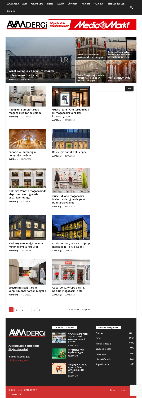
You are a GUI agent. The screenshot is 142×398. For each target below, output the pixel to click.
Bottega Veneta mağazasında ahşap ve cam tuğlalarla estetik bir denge (27, 194)
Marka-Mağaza (103, 343)
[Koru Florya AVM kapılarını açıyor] (59, 353)
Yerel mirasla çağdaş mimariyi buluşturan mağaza (31, 73)
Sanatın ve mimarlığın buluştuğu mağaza (22, 153)
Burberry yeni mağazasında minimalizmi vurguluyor (26, 245)
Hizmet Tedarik (55, 3)
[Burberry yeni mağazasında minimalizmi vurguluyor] (27, 227)
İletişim (122, 390)
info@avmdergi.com (18, 360)
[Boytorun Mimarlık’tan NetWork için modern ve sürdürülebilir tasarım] (121, 48)
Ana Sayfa (13, 3)
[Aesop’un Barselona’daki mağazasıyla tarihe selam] (27, 96)
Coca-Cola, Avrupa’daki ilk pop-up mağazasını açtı (68, 289)
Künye (113, 390)
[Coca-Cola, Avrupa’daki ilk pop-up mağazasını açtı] (71, 272)
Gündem (72, 3)
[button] (131, 7)
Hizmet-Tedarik (103, 359)
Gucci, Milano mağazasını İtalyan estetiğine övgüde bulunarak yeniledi (68, 199)
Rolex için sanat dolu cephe (69, 152)
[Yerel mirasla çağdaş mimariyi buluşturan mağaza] (40, 60)
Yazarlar (98, 3)
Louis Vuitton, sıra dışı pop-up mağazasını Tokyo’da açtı (71, 245)
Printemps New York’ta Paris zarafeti (119, 79)
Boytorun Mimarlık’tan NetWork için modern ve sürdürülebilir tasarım (120, 55)
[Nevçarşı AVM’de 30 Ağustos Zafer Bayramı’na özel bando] (59, 368)
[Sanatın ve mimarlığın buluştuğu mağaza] (27, 139)
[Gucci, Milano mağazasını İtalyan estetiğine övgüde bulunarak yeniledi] (71, 180)
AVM (24, 3)
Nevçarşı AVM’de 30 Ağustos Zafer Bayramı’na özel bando (77, 368)
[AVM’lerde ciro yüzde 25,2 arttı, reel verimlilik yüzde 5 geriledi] (59, 338)
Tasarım (85, 3)
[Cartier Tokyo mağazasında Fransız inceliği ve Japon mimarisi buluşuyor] (91, 71)
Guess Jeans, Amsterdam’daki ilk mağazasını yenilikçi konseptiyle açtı (71, 113)
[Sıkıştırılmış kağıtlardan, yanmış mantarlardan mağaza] (27, 272)
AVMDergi (13, 79)
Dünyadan (101, 354)
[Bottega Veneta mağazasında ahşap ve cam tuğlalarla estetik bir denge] (27, 178)
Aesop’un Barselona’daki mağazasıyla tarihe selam (25, 111)
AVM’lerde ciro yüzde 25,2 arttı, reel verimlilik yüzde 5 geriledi (78, 337)
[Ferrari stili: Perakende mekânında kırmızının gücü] (91, 48)
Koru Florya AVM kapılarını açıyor (76, 351)
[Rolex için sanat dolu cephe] (71, 139)
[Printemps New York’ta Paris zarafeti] (121, 71)
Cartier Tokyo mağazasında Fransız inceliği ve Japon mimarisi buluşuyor (90, 78)
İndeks (11, 11)
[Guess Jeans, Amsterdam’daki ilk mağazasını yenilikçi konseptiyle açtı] (71, 96)
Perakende (36, 3)
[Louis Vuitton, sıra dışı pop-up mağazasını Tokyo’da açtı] (71, 227)
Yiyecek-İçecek (116, 3)
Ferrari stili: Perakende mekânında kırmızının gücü (90, 56)
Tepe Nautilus (102, 364)
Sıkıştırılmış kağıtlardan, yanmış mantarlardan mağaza (27, 289)
